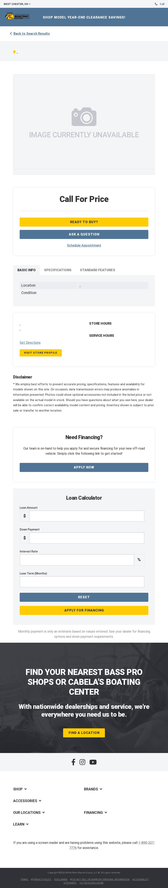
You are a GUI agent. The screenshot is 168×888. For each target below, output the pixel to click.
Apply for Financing (84, 610)
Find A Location (84, 733)
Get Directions (30, 343)
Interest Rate (80, 556)
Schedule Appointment (84, 245)
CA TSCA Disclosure (91, 883)
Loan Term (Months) (33, 573)
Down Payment (30, 534)
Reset (84, 597)
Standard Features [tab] (97, 270)
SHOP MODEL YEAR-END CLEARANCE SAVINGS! (84, 17)
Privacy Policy (42, 879)
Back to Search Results (32, 34)
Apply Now (84, 467)
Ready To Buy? (84, 222)
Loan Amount (28, 512)
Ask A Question (84, 234)
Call (162, 4)
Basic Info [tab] (26, 270)
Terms (24, 879)
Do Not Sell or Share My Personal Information (101, 879)
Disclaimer (61, 879)
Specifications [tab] (58, 270)
